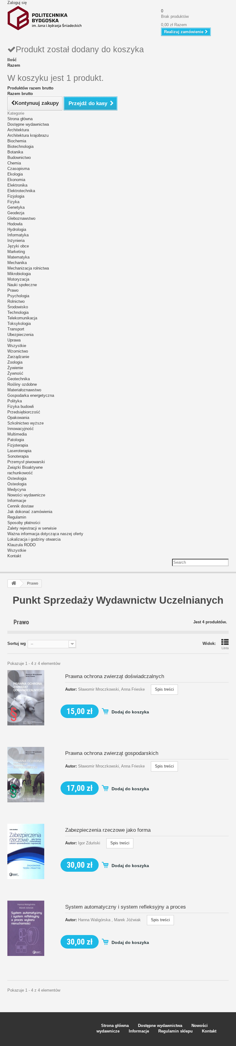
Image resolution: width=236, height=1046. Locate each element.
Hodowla (14, 224)
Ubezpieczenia (20, 334)
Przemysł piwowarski (26, 462)
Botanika (15, 152)
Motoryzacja (18, 279)
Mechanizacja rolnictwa (28, 268)
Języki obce (18, 246)
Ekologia (15, 174)
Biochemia (16, 141)
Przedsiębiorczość (23, 412)
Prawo (12, 290)
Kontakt (14, 556)
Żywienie (15, 367)
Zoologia (14, 362)
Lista (225, 648)
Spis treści (164, 689)
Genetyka (16, 207)
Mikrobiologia (19, 273)
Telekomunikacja (22, 318)
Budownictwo (19, 157)
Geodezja (15, 213)
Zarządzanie (18, 356)
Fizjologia (15, 196)
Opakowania (18, 417)
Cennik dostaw (20, 506)
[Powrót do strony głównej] (14, 583)
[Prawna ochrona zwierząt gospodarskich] (25, 774)
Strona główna (20, 118)
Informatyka (18, 235)
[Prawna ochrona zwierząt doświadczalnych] (25, 697)
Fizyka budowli (20, 406)
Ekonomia (16, 179)
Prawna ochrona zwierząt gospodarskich (111, 753)
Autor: (71, 689)
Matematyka (18, 257)
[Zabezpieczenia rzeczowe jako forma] (25, 851)
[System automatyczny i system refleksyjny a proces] (25, 928)
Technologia (18, 312)
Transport (15, 329)
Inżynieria (16, 240)
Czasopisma (18, 168)
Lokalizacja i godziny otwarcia (34, 539)
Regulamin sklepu (175, 1031)
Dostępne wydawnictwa (28, 124)
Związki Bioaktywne (25, 467)
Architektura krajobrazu (28, 135)
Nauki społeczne (22, 284)
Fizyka (13, 201)
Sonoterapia (18, 456)
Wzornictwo (17, 351)
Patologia (15, 439)
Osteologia (16, 478)
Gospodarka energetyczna (30, 395)
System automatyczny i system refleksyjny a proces (125, 907)
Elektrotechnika (21, 190)
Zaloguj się (17, 2)
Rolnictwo (16, 301)
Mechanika (17, 262)
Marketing (16, 251)
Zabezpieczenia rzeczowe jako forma (108, 830)
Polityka (14, 401)
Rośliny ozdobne (22, 384)
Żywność (15, 373)
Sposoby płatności (23, 522)
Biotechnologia (20, 146)
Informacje (16, 500)
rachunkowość (20, 473)
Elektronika (17, 185)
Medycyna (16, 489)
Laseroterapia (19, 450)
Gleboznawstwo (21, 218)
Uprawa (14, 340)
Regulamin (16, 517)
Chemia (14, 163)
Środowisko (17, 307)
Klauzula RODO (21, 545)
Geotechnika (18, 379)
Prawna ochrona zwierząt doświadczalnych (114, 676)
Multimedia (17, 434)
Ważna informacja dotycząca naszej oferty (45, 533)
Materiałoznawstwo (24, 390)
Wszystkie (16, 345)
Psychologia (18, 296)
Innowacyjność (20, 428)
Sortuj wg (16, 643)
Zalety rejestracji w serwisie (32, 528)
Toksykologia (19, 323)
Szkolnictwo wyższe (25, 423)
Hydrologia (16, 229)
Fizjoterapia (17, 445)
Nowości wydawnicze (26, 495)
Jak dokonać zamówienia (29, 511)
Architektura (18, 130)
